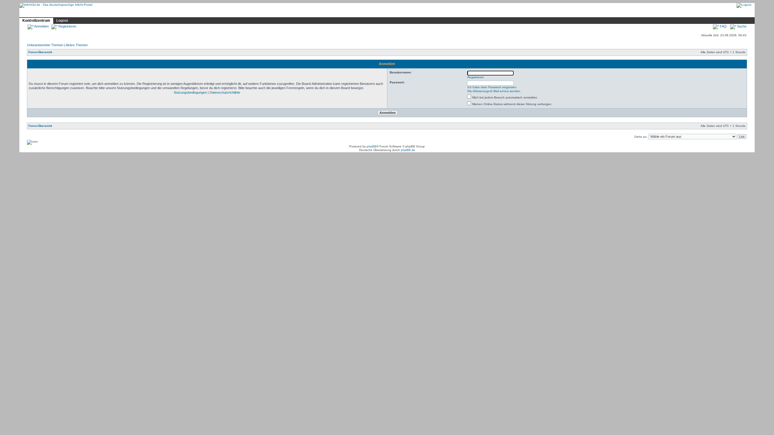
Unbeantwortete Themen (45, 45)
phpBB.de (408, 150)
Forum (107, 13)
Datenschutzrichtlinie (225, 92)
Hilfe (64, 13)
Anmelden (41, 26)
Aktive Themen (77, 45)
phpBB (371, 146)
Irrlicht (47, 13)
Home (28, 13)
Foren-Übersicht (40, 52)
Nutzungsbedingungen (190, 92)
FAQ (723, 26)
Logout (62, 20)
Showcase (85, 13)
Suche (741, 26)
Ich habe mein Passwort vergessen (491, 87)
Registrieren (66, 26)
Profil (124, 13)
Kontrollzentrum (36, 20)
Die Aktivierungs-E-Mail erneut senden (493, 91)
